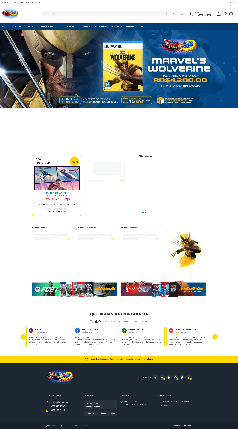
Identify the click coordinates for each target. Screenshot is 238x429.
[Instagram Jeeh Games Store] (155, 377)
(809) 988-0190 (57, 410)
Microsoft (16, 26)
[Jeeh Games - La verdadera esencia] (10, 13)
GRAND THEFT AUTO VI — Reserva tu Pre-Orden (57, 190)
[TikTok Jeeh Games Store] (182, 377)
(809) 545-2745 (57, 406)
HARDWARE (130, 26)
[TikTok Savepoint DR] (189, 377)
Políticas (188, 425)
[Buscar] (181, 13)
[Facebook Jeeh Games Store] (168, 377)
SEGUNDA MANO (101, 26)
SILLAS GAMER (116, 26)
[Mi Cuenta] (219, 13)
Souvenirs (69, 26)
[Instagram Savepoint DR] (162, 377)
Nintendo (31, 26)
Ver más (145, 212)
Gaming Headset (47, 26)
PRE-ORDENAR (85, 26)
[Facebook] (230, 2)
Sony (4, 26)
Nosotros (177, 425)
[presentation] (2, 69)
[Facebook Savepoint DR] (175, 377)
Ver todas (144, 321)
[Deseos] (225, 13)
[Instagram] (234, 2)
